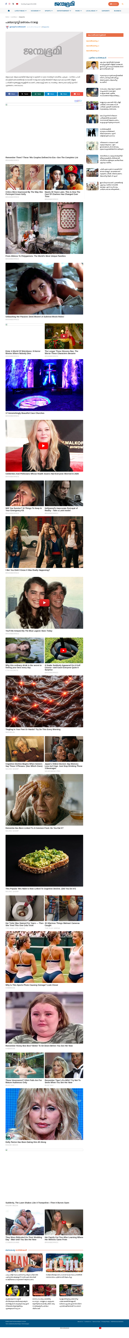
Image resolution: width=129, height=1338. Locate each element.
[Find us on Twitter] (13, 4)
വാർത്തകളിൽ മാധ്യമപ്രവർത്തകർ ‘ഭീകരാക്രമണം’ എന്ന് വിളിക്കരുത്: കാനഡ (108, 132)
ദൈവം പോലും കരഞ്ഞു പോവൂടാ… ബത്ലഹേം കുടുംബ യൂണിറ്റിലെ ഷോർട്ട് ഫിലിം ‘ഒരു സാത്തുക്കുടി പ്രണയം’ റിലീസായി (43, 1304)
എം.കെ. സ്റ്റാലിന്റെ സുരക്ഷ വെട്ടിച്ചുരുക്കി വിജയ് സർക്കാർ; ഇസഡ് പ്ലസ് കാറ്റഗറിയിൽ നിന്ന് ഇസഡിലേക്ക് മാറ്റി (111, 65)
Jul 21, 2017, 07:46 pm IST (34, 27)
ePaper (114, 4)
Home (7, 17)
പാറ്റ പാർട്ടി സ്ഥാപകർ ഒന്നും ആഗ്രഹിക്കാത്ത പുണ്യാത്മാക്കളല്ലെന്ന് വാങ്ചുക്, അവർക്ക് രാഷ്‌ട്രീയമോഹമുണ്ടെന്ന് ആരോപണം (22, 1277)
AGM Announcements (117, 1321)
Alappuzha (22, 17)
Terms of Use (96, 1321)
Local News (90, 10)
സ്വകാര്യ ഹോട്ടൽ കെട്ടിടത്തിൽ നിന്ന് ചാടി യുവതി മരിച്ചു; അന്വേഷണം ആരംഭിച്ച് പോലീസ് (111, 78)
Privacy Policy (105, 1321)
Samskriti (105, 10)
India (8, 1270)
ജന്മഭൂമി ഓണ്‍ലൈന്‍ (18, 27)
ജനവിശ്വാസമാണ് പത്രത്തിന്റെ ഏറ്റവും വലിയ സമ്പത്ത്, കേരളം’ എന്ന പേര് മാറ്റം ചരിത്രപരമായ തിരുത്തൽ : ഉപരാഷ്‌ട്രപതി (111, 187)
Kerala (49, 1270)
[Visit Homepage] (64, 4)
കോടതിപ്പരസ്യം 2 (92, 46)
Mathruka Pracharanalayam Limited (16, 1321)
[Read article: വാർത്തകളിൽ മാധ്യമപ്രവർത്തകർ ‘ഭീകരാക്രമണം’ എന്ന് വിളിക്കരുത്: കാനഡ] (92, 132)
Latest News (20, 10)
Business (117, 10)
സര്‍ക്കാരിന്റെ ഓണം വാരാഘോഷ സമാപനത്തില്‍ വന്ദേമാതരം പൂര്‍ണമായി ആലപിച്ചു (64, 1276)
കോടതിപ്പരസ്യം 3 (92, 51)
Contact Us (87, 1321)
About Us (80, 1321)
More (77, 10)
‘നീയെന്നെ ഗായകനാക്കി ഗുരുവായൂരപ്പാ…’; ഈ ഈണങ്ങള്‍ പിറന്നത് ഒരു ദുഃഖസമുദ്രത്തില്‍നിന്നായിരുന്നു (112, 145)
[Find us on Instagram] (9, 4)
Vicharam (35, 10)
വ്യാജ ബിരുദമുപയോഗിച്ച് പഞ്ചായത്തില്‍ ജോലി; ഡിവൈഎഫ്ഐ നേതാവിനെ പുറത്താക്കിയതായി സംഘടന (70, 1302)
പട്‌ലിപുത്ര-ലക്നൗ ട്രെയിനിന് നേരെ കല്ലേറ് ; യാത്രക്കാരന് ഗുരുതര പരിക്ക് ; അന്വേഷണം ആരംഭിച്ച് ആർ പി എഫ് (111, 172)
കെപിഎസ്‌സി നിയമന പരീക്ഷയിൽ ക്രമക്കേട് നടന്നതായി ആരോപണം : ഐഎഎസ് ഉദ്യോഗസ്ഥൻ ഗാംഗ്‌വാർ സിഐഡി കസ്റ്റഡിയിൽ (109, 121)
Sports (48, 10)
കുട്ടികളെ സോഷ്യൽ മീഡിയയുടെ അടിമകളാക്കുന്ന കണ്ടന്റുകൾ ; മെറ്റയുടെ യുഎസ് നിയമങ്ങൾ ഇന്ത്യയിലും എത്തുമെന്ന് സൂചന (17, 1304)
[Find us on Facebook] (6, 4)
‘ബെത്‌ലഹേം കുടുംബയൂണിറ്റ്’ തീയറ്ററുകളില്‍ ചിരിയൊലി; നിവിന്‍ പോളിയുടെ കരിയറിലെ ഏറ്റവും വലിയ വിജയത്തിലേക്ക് (111, 160)
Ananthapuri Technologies (22, 1324)
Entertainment (63, 10)
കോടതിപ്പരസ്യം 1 (92, 41)
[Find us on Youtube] (17, 4)
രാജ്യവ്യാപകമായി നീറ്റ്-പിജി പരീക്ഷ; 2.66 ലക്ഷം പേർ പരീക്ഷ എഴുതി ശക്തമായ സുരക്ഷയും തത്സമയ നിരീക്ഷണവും (110, 106)
